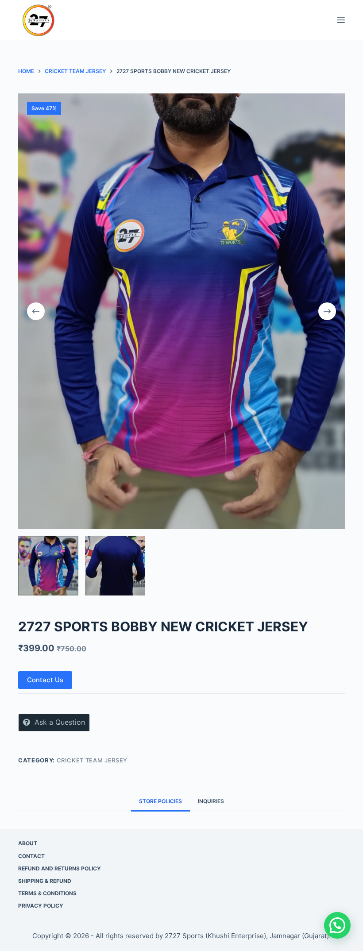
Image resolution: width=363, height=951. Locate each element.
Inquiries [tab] (211, 801)
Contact (31, 856)
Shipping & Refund (44, 881)
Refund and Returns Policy (59, 868)
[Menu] (341, 20)
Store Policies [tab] (160, 801)
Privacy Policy (40, 905)
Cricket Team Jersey (92, 760)
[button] (337, 925)
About (27, 843)
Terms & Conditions (47, 893)
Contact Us (45, 680)
